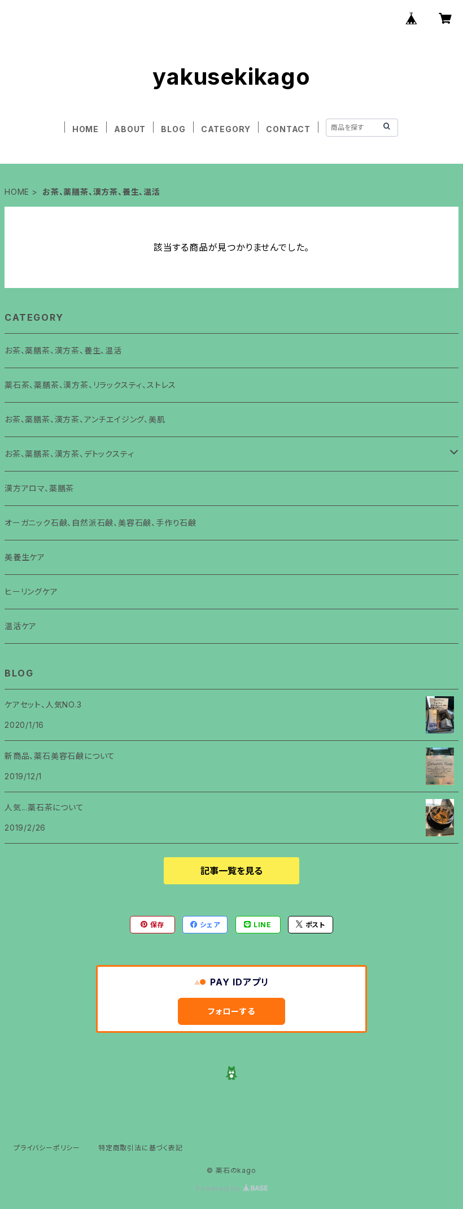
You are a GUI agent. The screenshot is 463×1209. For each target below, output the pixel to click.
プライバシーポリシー (47, 1147)
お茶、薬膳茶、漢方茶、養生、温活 (63, 350)
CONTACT (288, 129)
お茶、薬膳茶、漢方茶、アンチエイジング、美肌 (85, 419)
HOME (85, 129)
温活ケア (21, 626)
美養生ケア (25, 557)
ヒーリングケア (31, 591)
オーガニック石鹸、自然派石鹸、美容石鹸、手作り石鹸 (100, 522)
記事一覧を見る (231, 870)
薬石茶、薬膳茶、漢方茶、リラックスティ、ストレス (90, 385)
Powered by (219, 1188)
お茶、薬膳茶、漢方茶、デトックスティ (69, 454)
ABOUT (130, 129)
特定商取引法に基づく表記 (140, 1147)
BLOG (173, 129)
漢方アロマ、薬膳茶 (39, 488)
